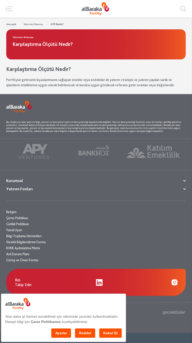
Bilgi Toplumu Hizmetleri (24, 236)
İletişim (11, 212)
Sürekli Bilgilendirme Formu (26, 242)
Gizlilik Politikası (17, 224)
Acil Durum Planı (17, 254)
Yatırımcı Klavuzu (33, 24)
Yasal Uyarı (14, 230)
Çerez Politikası (17, 218)
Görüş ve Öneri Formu (22, 260)
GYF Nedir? (57, 24)
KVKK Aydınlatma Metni (23, 248)
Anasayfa (11, 24)
